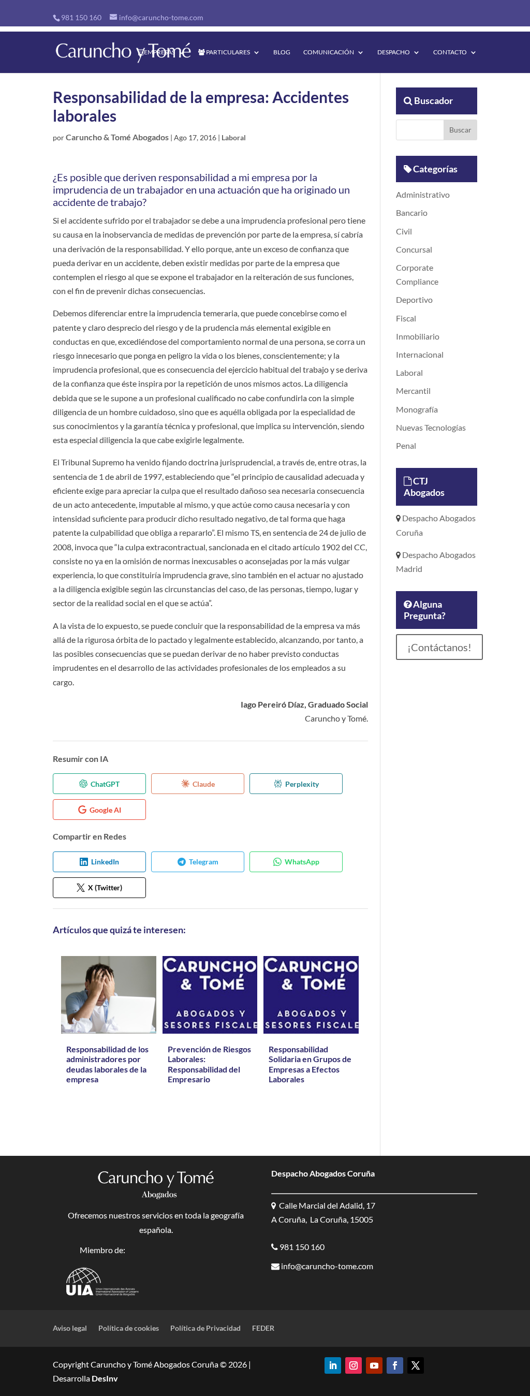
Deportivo (414, 299)
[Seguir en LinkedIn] (333, 1365)
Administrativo (423, 194)
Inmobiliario (417, 336)
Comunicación (328, 52)
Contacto (450, 52)
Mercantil (413, 390)
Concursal (414, 249)
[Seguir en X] (415, 1365)
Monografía (417, 409)
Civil (404, 231)
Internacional (420, 354)
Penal (406, 445)
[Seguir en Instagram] (353, 1365)
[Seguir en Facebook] (395, 1365)
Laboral (234, 137)
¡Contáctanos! (439, 647)
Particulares (227, 52)
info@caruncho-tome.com (326, 1266)
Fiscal (406, 318)
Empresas (159, 52)
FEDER (263, 1328)
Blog (281, 52)
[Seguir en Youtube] (374, 1365)
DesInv (104, 1378)
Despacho (393, 52)
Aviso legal (70, 1328)
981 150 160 (81, 17)
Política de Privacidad (205, 1328)
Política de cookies (128, 1328)
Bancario (412, 212)
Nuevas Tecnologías (431, 427)
